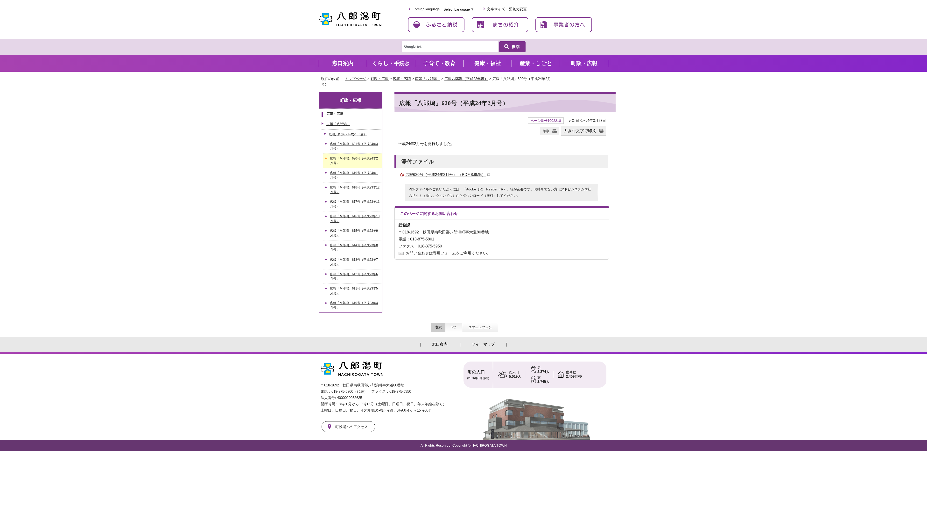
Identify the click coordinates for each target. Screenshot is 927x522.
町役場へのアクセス (351, 427)
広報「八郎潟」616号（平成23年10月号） (354, 218)
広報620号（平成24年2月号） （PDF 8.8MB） (445, 175)
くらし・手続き (391, 63)
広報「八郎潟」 (427, 79)
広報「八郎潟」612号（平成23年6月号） (354, 276)
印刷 (546, 131)
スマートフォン (480, 327)
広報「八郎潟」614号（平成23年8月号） (354, 247)
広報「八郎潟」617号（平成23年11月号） (354, 204)
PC (453, 327)
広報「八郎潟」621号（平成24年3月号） (354, 146)
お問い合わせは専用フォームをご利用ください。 (448, 253)
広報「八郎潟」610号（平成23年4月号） (354, 305)
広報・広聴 (402, 79)
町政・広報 (380, 79)
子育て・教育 (439, 63)
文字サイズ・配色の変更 (507, 9)
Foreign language (426, 9)
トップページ (355, 79)
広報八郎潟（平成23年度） (466, 79)
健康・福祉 (487, 63)
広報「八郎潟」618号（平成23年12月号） (354, 190)
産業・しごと (536, 63)
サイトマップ (483, 344)
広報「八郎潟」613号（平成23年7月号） (354, 262)
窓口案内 (342, 63)
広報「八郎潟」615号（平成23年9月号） (354, 233)
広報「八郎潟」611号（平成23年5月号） (354, 291)
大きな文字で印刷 (579, 130)
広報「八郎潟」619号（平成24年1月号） (354, 175)
